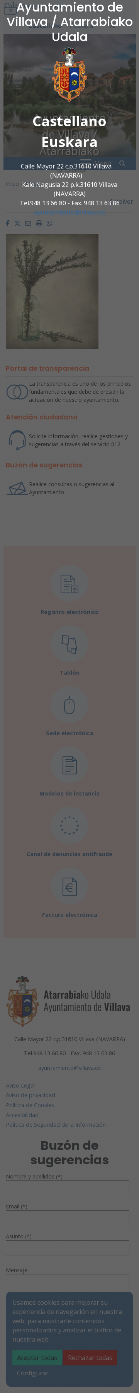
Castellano (69, 121)
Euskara (69, 141)
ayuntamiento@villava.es (69, 212)
